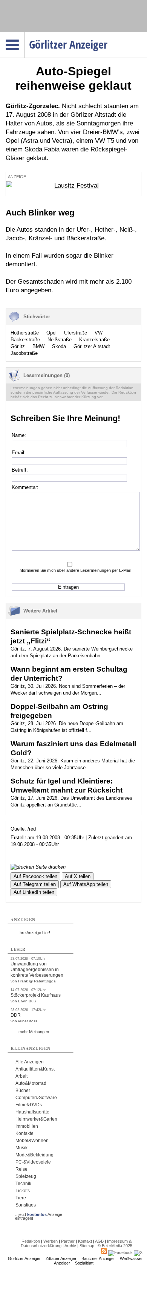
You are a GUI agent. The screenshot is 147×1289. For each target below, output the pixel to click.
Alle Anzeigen (29, 1062)
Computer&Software (36, 1098)
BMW (38, 346)
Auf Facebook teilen (35, 876)
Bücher (22, 1090)
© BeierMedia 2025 (115, 1245)
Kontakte (24, 1133)
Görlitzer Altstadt (92, 346)
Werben (50, 1241)
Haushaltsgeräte (32, 1112)
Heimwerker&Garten (36, 1119)
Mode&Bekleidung (34, 1155)
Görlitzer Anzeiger (24, 1258)
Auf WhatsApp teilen (85, 884)
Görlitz (18, 346)
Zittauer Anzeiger (61, 1258)
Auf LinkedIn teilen (34, 892)
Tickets (22, 1191)
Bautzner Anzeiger (98, 1258)
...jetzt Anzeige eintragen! (38, 1214)
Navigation (24, 34)
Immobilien (26, 1126)
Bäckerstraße (25, 339)
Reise (21, 1169)
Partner (68, 1241)
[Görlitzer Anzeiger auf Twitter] (138, 1252)
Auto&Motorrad (30, 1083)
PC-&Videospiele (33, 1162)
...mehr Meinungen (32, 1032)
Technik (23, 1183)
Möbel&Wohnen (32, 1140)
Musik (21, 1148)
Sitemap (87, 1245)
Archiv (70, 1245)
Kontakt (85, 1241)
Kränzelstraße (94, 339)
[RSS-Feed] (104, 1252)
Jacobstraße (24, 353)
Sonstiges (25, 1205)
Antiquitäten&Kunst (35, 1069)
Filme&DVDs (28, 1105)
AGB (99, 1241)
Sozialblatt (84, 1263)
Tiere (20, 1198)
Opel (51, 333)
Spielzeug (25, 1176)
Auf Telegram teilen (35, 884)
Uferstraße (75, 333)
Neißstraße (59, 339)
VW (99, 333)
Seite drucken (50, 867)
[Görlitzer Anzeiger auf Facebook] (120, 1252)
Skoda (59, 346)
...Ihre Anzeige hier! (32, 933)
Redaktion (30, 1241)
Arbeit (21, 1076)
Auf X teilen (77, 876)
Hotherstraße (25, 333)
